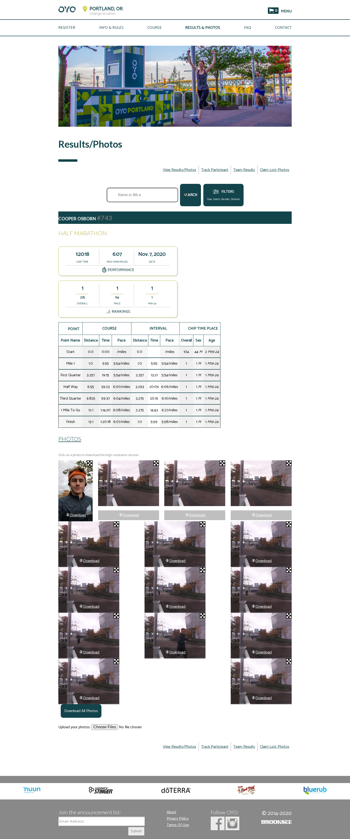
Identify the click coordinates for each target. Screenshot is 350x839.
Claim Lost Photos (274, 170)
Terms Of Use (178, 825)
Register (66, 28)
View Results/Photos (179, 170)
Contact (283, 28)
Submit (136, 831)
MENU (286, 11)
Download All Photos (81, 711)
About (171, 812)
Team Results (244, 170)
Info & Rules (111, 28)
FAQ (247, 28)
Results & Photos (202, 28)
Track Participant (214, 170)
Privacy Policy (178, 818)
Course (154, 28)
